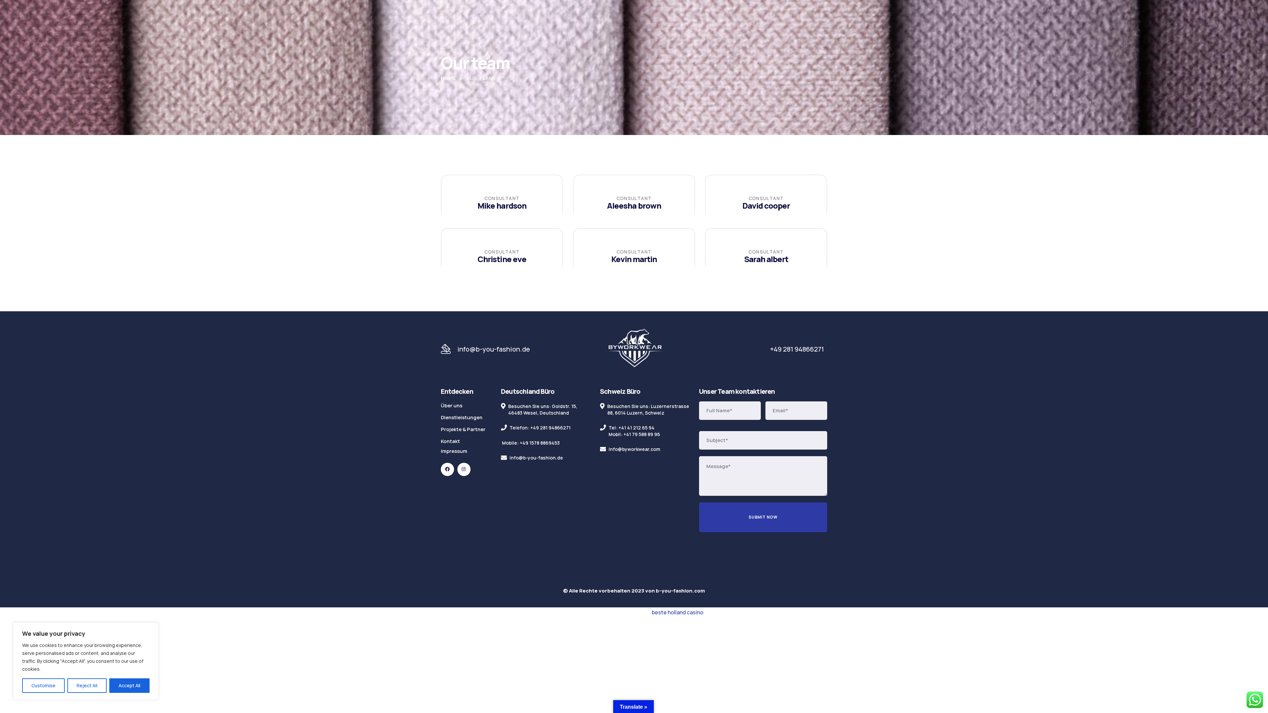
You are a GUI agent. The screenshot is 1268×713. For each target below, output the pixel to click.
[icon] (447, 469)
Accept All (129, 685)
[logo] (635, 348)
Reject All (87, 685)
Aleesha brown (634, 205)
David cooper (766, 205)
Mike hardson (501, 205)
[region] (85, 661)
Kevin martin (634, 259)
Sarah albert (766, 259)
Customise (43, 685)
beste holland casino (677, 612)
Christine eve (501, 259)
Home (448, 78)
